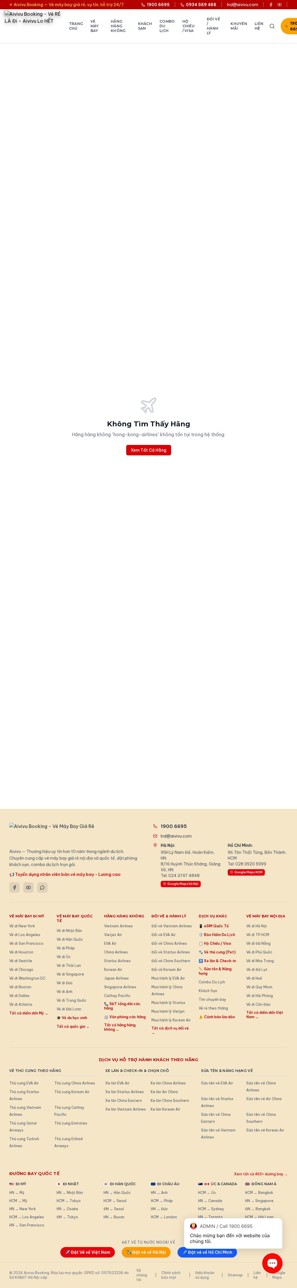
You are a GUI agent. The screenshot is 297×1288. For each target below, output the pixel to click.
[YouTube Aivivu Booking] (280, 5)
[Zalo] (42, 887)
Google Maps (278, 1275)
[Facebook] (14, 887)
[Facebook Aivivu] (271, 5)
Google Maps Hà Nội (182, 884)
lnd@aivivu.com (242, 4)
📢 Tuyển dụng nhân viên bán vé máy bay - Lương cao (65, 874)
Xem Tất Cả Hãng (148, 450)
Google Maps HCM (248, 872)
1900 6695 (174, 826)
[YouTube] (28, 887)
